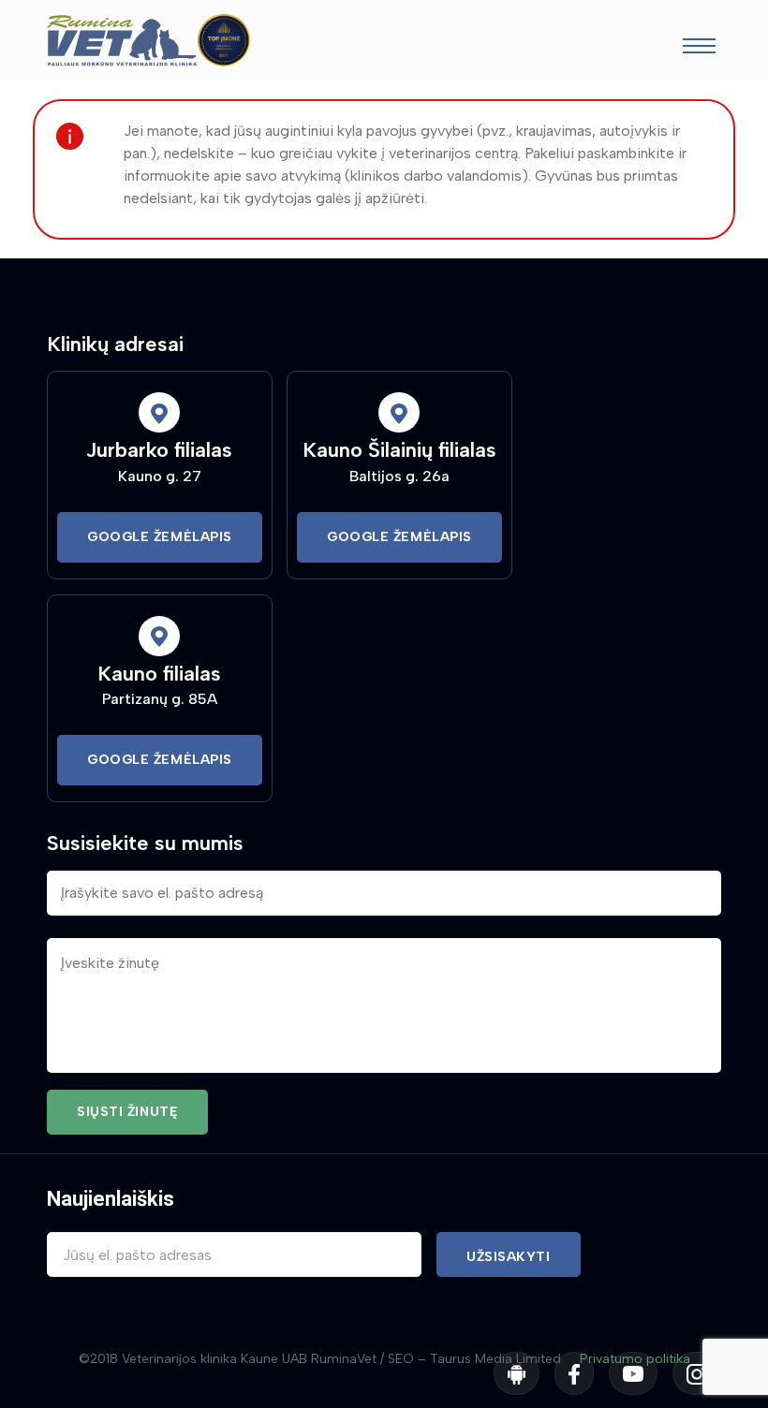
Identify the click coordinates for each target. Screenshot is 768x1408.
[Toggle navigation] (699, 48)
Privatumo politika (635, 1359)
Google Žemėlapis (159, 537)
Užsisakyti (508, 1257)
